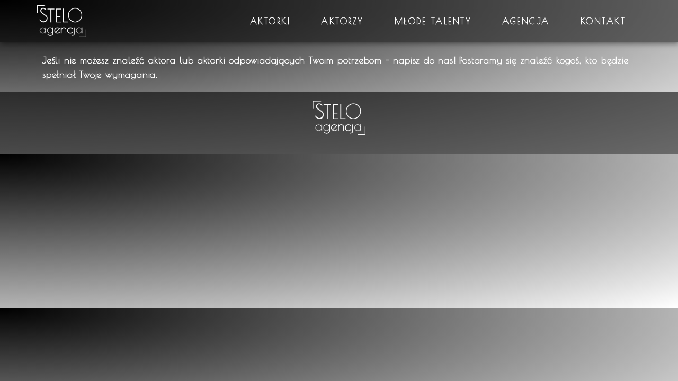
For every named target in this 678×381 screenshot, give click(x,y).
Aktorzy (342, 21)
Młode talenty (433, 21)
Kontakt (603, 21)
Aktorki (270, 21)
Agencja (526, 21)
